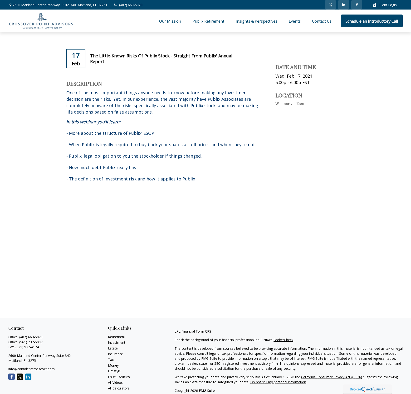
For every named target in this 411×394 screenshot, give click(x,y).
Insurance (115, 354)
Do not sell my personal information (278, 382)
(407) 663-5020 (130, 5)
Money (113, 365)
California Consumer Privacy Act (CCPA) (331, 377)
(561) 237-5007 (31, 342)
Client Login (388, 5)
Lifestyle (114, 371)
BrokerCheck (283, 340)
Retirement (116, 336)
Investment (116, 342)
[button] (170, 21)
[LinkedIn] (343, 5)
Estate (113, 348)
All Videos (115, 382)
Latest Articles (119, 376)
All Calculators (119, 388)
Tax (111, 359)
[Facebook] (356, 5)
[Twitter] (330, 5)
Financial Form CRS (196, 331)
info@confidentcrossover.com (31, 369)
